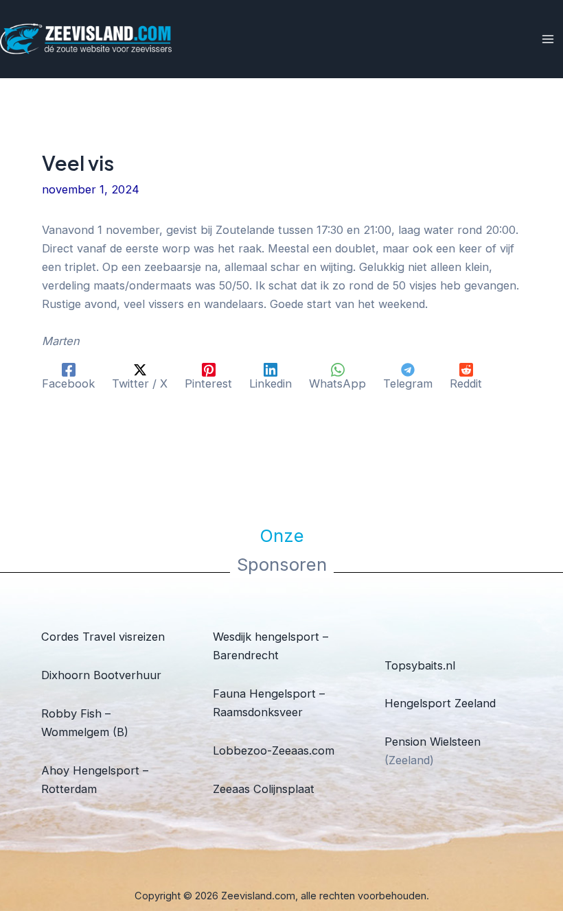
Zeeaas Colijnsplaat (263, 789)
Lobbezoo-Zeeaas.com (273, 750)
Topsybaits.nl (419, 665)
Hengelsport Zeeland (440, 703)
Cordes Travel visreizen (103, 636)
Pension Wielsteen (432, 741)
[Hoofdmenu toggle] (547, 39)
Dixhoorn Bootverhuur (101, 675)
